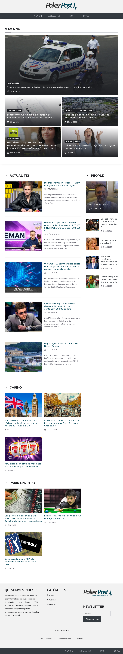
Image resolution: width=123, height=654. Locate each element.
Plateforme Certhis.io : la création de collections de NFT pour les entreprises (30, 116)
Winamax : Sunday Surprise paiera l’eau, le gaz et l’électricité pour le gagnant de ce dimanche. (62, 266)
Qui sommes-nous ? (48, 639)
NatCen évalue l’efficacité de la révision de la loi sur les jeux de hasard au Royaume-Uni (21, 423)
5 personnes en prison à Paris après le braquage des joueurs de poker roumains (49, 87)
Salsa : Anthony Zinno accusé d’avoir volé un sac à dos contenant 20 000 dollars (59, 306)
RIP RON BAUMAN (98, 204)
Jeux (71, 16)
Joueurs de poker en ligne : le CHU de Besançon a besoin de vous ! (87, 116)
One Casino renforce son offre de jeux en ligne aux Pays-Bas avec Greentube (62, 423)
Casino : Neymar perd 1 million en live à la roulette (109, 279)
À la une (38, 16)
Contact (79, 639)
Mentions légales (66, 639)
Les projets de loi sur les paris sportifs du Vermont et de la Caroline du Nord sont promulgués (23, 518)
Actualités (54, 16)
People (85, 16)
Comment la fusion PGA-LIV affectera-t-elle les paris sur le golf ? (20, 561)
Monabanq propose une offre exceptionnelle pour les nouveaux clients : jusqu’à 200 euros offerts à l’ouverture (32, 145)
